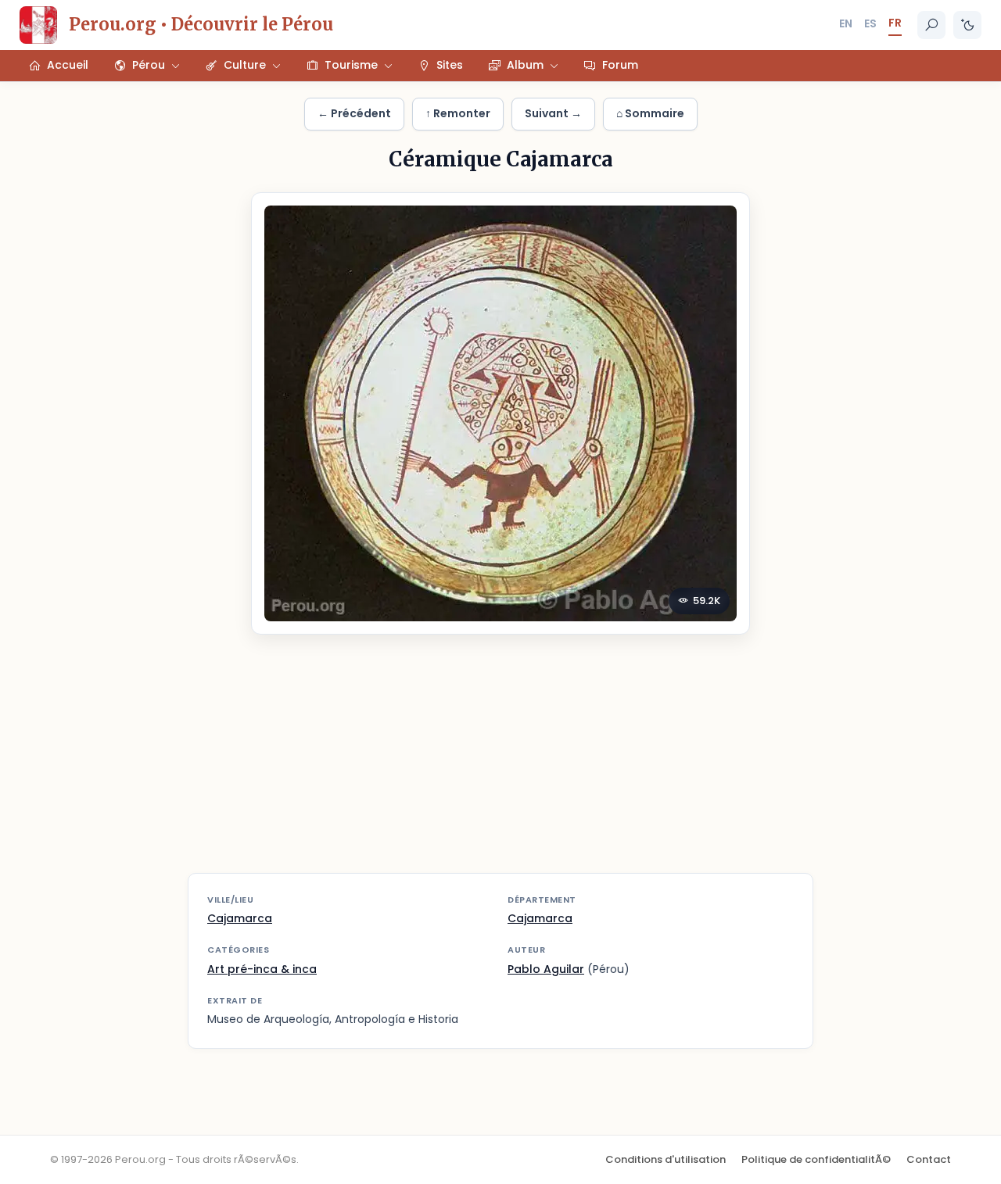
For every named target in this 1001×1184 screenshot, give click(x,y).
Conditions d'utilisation (665, 1159)
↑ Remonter (457, 113)
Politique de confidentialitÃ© (816, 1159)
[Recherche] (931, 25)
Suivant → (553, 113)
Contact (928, 1159)
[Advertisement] (500, 763)
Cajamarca (239, 918)
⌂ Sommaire (650, 113)
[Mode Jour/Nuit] (967, 25)
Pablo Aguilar (546, 969)
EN (845, 23)
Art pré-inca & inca (262, 969)
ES (870, 23)
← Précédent (354, 113)
